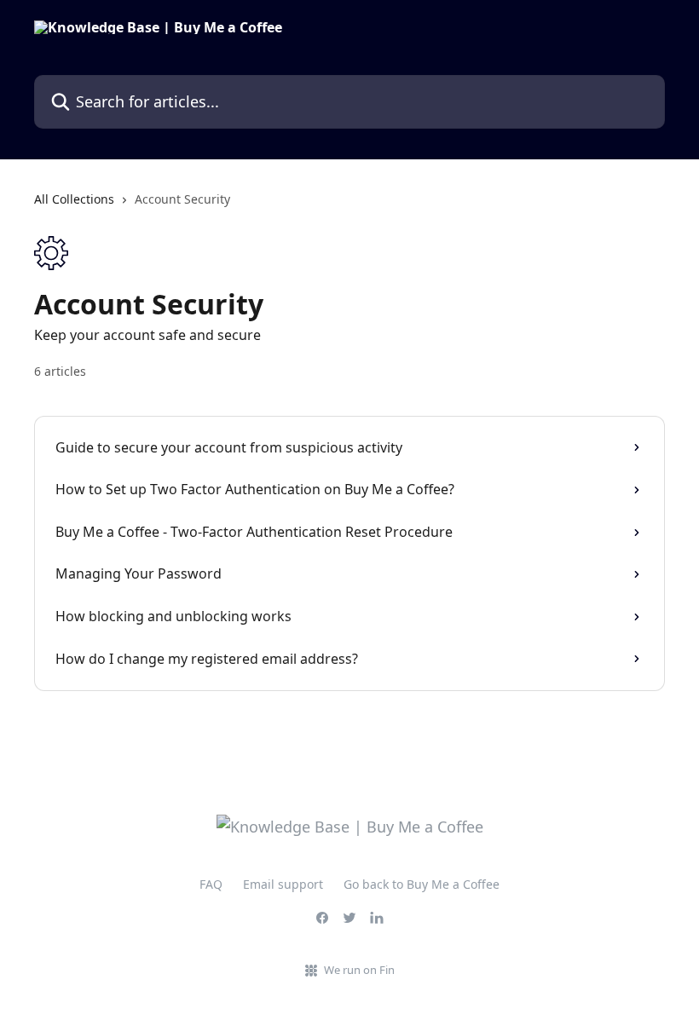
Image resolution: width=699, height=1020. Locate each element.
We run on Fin (359, 969)
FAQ (210, 884)
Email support (283, 884)
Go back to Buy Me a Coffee (422, 884)
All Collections (74, 199)
